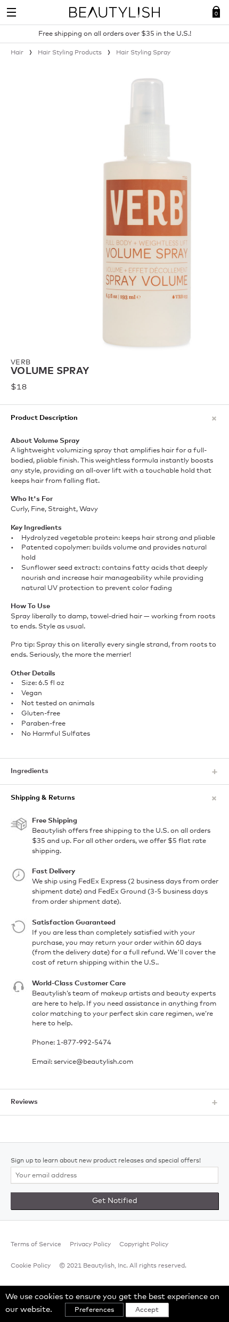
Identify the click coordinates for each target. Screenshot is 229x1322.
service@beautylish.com (93, 1061)
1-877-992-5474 (83, 1042)
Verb (20, 362)
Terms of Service (36, 1244)
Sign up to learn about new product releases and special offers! (106, 1161)
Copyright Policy (143, 1244)
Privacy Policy (90, 1244)
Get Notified (114, 1201)
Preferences (94, 1310)
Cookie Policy (31, 1266)
